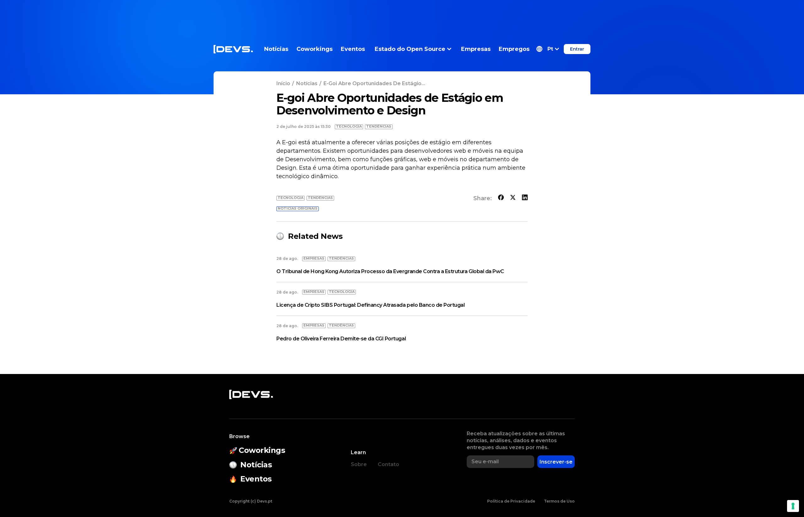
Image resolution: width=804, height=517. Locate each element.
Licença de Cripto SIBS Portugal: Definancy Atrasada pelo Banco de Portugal (370, 305)
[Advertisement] (402, 14)
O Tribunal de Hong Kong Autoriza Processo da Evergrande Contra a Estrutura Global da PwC (390, 271)
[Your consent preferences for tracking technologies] (793, 506)
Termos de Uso (559, 501)
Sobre (359, 464)
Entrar (577, 49)
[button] (547, 49)
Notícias (276, 49)
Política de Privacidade (511, 501)
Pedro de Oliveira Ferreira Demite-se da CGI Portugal (341, 339)
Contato (388, 464)
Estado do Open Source (410, 49)
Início (283, 83)
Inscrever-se (556, 462)
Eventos (353, 49)
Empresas (476, 49)
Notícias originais (298, 208)
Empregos (514, 49)
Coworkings (314, 49)
